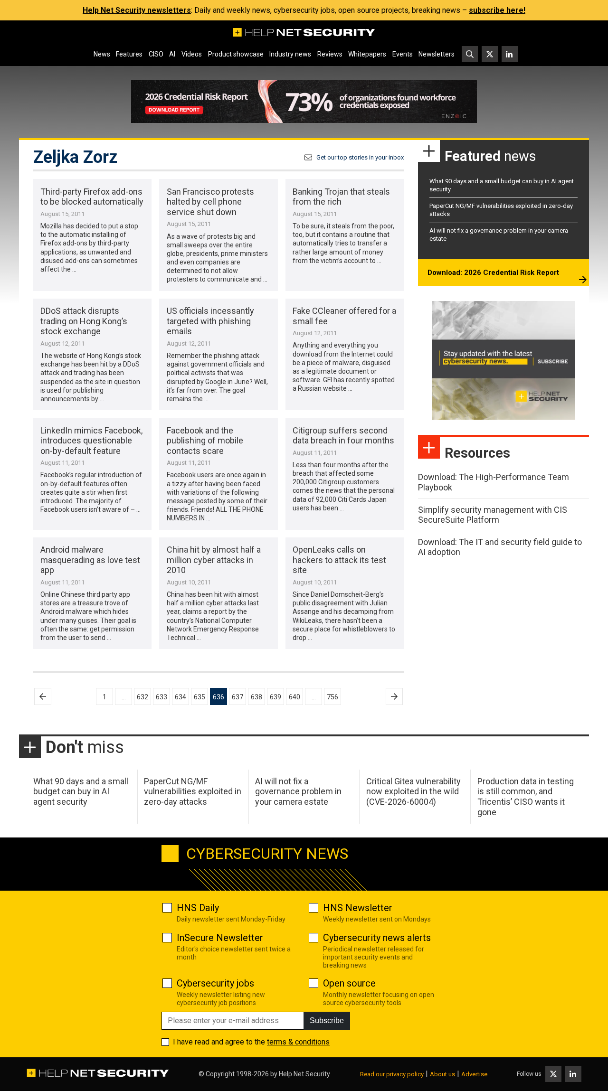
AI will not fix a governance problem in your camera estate (298, 791)
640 (294, 697)
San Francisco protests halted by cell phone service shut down (210, 202)
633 (161, 697)
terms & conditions (298, 1041)
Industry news (290, 54)
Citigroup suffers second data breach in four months (343, 435)
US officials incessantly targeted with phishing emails (210, 321)
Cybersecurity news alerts (377, 937)
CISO (156, 54)
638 (256, 697)
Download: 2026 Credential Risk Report (493, 272)
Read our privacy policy (392, 1074)
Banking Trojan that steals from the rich (341, 197)
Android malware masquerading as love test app (90, 560)
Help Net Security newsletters (137, 10)
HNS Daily (198, 907)
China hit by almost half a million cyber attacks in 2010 (214, 560)
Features (129, 54)
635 (199, 697)
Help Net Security (304, 1074)
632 (142, 697)
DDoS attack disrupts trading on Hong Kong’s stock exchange (83, 321)
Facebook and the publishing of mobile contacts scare (205, 440)
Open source (349, 983)
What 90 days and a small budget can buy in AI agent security (80, 791)
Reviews (329, 54)
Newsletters (436, 54)
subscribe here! (497, 10)
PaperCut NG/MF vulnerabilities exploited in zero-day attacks (192, 791)
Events (402, 54)
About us (442, 1074)
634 (180, 697)
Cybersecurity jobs (215, 983)
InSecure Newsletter (220, 937)
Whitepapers (367, 54)
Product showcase (236, 54)
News (102, 54)
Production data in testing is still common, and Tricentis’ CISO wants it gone (525, 796)
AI (172, 54)
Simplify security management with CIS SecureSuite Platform (492, 515)
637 (237, 697)
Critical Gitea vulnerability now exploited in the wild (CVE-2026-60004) (413, 791)
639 (275, 697)
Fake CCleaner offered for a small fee (344, 316)
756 (332, 697)
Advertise (474, 1074)
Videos (191, 54)
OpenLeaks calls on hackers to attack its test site (339, 560)
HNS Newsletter (357, 907)
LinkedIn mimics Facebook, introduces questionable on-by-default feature (91, 440)
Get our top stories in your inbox (360, 157)
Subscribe (327, 1020)
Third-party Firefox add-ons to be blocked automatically (91, 197)
